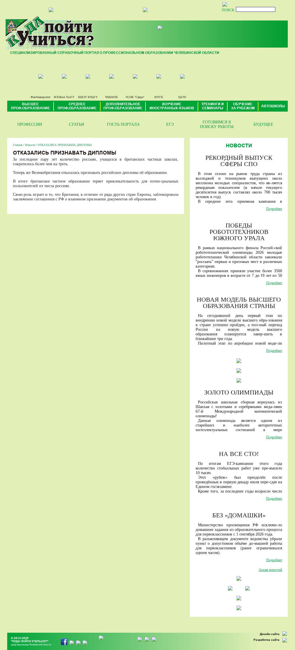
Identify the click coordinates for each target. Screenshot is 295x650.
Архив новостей (270, 570)
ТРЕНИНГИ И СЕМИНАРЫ (212, 106)
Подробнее (274, 209)
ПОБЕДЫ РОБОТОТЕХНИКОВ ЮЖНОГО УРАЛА (238, 232)
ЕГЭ (170, 124)
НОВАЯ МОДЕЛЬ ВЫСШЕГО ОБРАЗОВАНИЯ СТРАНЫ (239, 302)
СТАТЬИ (76, 124)
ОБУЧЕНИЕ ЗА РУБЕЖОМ (243, 106)
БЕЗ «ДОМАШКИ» (239, 515)
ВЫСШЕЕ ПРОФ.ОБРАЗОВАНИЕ (30, 106)
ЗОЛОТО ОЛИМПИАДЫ (238, 392)
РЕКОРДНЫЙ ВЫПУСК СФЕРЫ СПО (239, 161)
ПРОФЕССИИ (29, 124)
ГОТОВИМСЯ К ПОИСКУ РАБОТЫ (217, 124)
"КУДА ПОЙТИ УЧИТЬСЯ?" (29, 641)
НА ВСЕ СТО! (239, 453)
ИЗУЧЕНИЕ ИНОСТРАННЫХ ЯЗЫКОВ (172, 106)
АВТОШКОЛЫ (273, 106)
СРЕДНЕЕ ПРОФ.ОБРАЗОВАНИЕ (77, 106)
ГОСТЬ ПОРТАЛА (123, 124)
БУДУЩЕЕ (263, 124)
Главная (17, 144)
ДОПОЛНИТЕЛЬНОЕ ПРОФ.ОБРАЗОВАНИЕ (122, 106)
